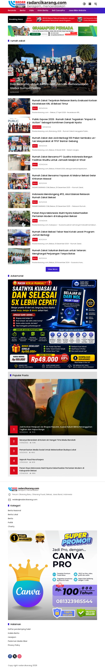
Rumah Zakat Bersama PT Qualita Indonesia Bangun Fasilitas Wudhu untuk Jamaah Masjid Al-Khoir (62, 158)
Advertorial (37, 127)
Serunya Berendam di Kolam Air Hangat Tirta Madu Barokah (47, 440)
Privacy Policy (14, 645)
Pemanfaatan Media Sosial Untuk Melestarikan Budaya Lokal (47, 450)
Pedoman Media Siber (17, 641)
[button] (84, 3)
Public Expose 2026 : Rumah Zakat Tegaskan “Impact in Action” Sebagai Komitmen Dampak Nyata (64, 121)
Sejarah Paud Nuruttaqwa (31, 459)
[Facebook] (10, 656)
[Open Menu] (89, 3)
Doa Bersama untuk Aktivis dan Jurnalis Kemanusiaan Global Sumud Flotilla (49, 86)
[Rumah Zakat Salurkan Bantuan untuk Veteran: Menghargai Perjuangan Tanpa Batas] (19, 256)
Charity (11, 526)
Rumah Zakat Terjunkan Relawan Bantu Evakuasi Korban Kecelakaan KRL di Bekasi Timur (64, 102)
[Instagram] (19, 656)
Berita (13, 80)
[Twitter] (15, 656)
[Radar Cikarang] (37, 3)
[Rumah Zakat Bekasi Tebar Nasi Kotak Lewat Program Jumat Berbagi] (19, 237)
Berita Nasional (14, 510)
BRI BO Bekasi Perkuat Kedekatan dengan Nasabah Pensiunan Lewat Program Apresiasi (42, 19)
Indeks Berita (13, 633)
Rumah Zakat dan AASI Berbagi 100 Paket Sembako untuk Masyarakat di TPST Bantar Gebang (64, 139)
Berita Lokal (13, 514)
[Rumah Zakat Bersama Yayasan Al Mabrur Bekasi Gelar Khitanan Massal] (19, 181)
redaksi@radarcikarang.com (24, 499)
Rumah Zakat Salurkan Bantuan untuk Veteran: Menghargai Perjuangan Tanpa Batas (59, 252)
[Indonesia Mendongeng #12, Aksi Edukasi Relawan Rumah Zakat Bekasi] (19, 200)
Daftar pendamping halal (19, 629)
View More (52, 269)
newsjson (12, 637)
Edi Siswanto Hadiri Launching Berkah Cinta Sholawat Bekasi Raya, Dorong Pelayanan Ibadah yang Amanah (82, 19)
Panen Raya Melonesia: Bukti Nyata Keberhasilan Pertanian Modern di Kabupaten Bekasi (60, 214)
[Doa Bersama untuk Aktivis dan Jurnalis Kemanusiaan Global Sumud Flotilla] (52, 70)
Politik (10, 522)
